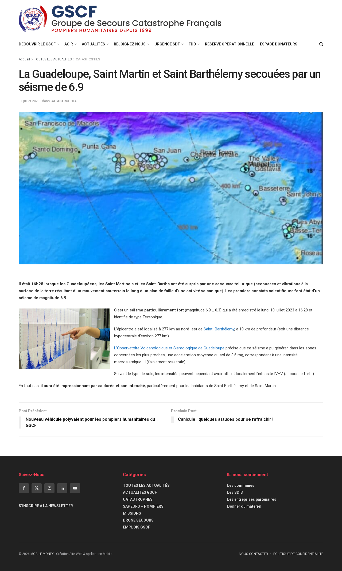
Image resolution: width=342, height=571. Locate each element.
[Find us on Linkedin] (62, 488)
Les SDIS (235, 492)
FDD (192, 44)
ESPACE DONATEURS (278, 44)
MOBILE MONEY (42, 554)
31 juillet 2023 (29, 101)
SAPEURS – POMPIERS (143, 506)
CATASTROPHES (88, 59)
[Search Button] (321, 44)
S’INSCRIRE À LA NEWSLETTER (46, 506)
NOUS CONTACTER (253, 554)
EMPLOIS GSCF (136, 527)
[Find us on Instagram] (49, 488)
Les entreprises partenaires (251, 499)
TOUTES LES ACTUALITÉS (53, 59)
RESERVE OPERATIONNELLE (229, 44)
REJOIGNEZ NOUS (130, 44)
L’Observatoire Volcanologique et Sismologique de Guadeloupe (169, 348)
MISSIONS (132, 513)
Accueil (24, 59)
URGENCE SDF (167, 44)
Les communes (240, 485)
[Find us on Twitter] (37, 488)
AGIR (68, 44)
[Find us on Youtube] (75, 488)
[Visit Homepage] (120, 18)
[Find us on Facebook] (24, 488)
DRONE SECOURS (138, 520)
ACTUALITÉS (93, 44)
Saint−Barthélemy (219, 329)
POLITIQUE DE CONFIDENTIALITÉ (298, 554)
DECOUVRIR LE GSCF (37, 44)
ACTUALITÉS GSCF (140, 492)
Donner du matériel (244, 506)
